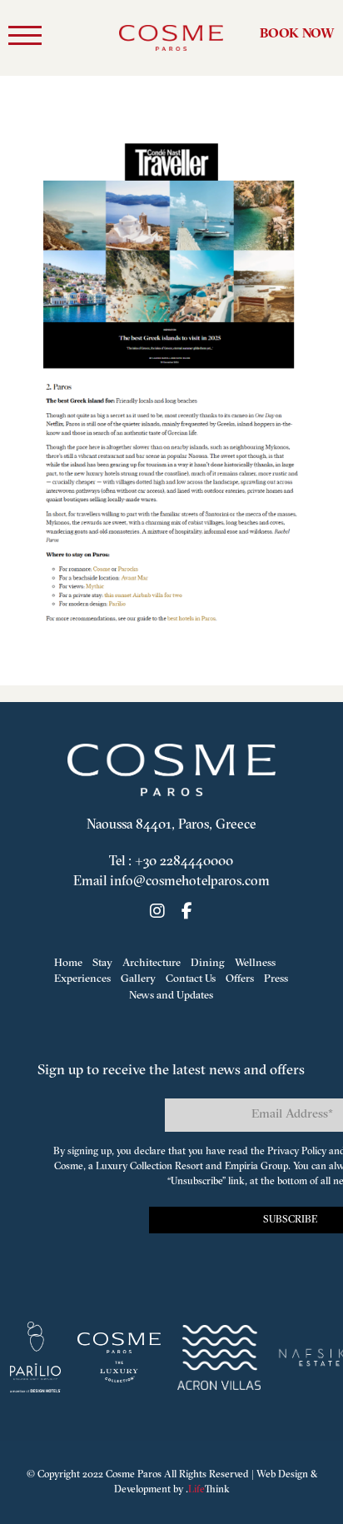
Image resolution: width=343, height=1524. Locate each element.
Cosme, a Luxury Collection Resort (128, 1167)
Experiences (82, 979)
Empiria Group (256, 1167)
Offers (240, 979)
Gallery (138, 979)
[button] (25, 38)
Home (68, 963)
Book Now (297, 34)
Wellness (255, 963)
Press (276, 979)
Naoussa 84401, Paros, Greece (171, 825)
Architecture (151, 963)
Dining (208, 963)
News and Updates (171, 995)
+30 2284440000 (184, 862)
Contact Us (191, 979)
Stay (102, 963)
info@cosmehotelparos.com (190, 882)
